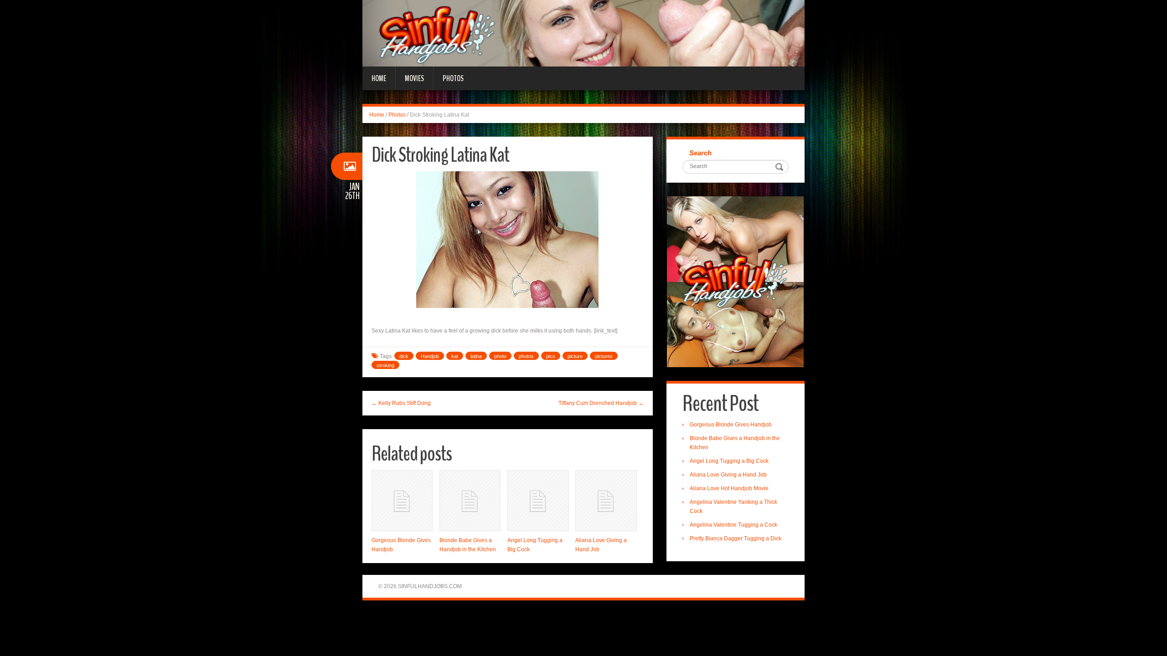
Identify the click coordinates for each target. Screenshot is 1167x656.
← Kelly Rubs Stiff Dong (401, 403)
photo (500, 356)
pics (550, 356)
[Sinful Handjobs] (583, 33)
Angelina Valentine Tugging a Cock (733, 525)
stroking (385, 365)
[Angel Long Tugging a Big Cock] (537, 500)
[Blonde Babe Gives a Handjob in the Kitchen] (470, 500)
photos (526, 356)
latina (476, 356)
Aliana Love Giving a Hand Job (728, 475)
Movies (414, 78)
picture (575, 356)
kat (454, 356)
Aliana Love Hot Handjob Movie (729, 488)
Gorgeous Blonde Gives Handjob (731, 424)
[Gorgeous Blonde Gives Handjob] (402, 500)
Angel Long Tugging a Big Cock (729, 461)
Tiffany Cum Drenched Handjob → (601, 403)
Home (379, 78)
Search (700, 153)
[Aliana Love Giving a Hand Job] (605, 500)
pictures (604, 356)
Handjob (430, 356)
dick (403, 356)
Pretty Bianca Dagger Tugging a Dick (735, 538)
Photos (453, 78)
